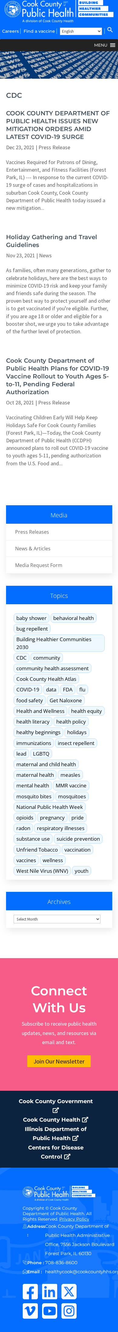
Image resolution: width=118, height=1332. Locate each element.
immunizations (33, 743)
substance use (33, 838)
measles (70, 774)
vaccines (26, 860)
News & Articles (33, 548)
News (45, 255)
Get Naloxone (66, 700)
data (51, 689)
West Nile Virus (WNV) (42, 870)
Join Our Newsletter (59, 1061)
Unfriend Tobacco (37, 849)
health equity (86, 710)
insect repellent (76, 743)
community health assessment (52, 668)
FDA (68, 689)
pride (77, 817)
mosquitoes (72, 796)
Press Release (54, 147)
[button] (109, 31)
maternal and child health (46, 764)
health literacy (33, 721)
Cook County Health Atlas (46, 678)
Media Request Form (38, 565)
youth (81, 870)
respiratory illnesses (60, 828)
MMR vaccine (71, 785)
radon (23, 828)
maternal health (35, 774)
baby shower (31, 618)
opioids (24, 817)
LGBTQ (41, 753)
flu (82, 689)
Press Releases (32, 532)
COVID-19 (27, 689)
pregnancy (52, 817)
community (46, 657)
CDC (21, 657)
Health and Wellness (40, 710)
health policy (71, 721)
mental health (32, 785)
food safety (29, 700)
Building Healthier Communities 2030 (53, 643)
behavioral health (73, 618)
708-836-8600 (61, 1262)
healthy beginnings (38, 732)
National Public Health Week (49, 806)
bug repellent (32, 628)
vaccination (77, 849)
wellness (53, 860)
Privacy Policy (74, 1219)
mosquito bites (33, 796)
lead (21, 753)
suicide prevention (78, 838)
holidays (77, 732)
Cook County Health (52, 1119)
